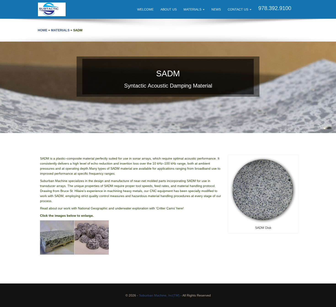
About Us (168, 9)
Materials (193, 9)
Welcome (145, 9)
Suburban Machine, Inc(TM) (159, 295)
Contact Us (238, 9)
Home (42, 30)
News (216, 9)
